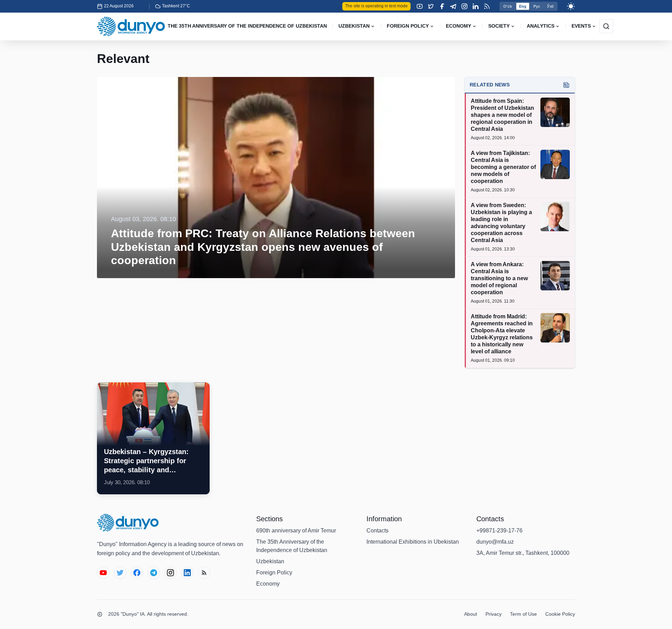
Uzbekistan (270, 561)
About (470, 614)
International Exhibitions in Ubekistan (412, 542)
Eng (522, 6)
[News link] (153, 438)
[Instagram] (464, 6)
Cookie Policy (560, 614)
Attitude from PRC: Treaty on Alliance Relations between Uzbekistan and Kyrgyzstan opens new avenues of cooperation (263, 247)
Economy (268, 584)
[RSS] (486, 6)
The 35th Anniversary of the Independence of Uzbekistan (291, 546)
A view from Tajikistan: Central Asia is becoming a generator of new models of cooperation (503, 167)
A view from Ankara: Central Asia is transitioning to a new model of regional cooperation (499, 278)
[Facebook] (442, 6)
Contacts (377, 530)
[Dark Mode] (571, 6)
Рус (536, 6)
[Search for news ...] (606, 26)
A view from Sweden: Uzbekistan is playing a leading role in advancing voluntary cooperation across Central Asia (501, 222)
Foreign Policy (274, 572)
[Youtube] (419, 6)
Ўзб (550, 6)
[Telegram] (453, 6)
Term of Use (523, 614)
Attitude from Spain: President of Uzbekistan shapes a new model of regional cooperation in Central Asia (502, 115)
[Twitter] (430, 6)
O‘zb (507, 6)
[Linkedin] (475, 6)
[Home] (131, 26)
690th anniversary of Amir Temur (296, 530)
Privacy (493, 614)
